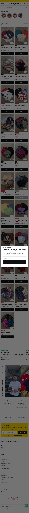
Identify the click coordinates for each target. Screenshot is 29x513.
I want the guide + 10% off (14, 262)
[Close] (26, 248)
